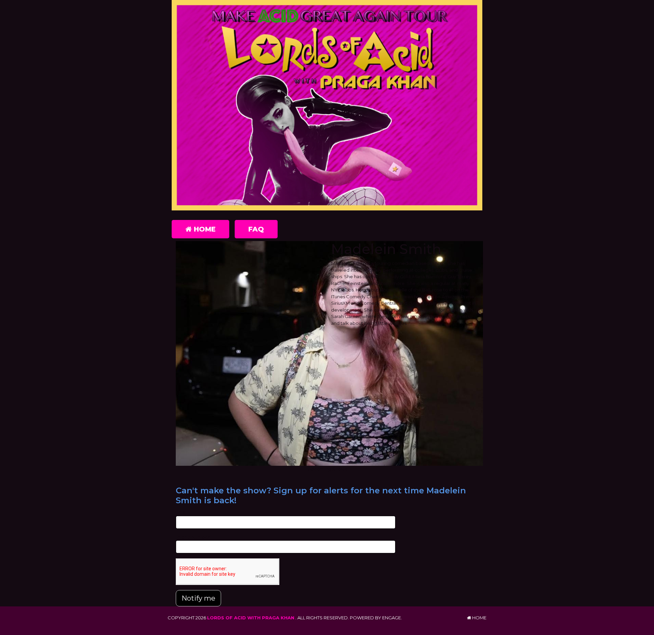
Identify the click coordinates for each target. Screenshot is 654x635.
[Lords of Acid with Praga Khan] (327, 105)
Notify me (198, 598)
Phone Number (193, 537)
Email (182, 512)
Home (204, 229)
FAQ (256, 229)
